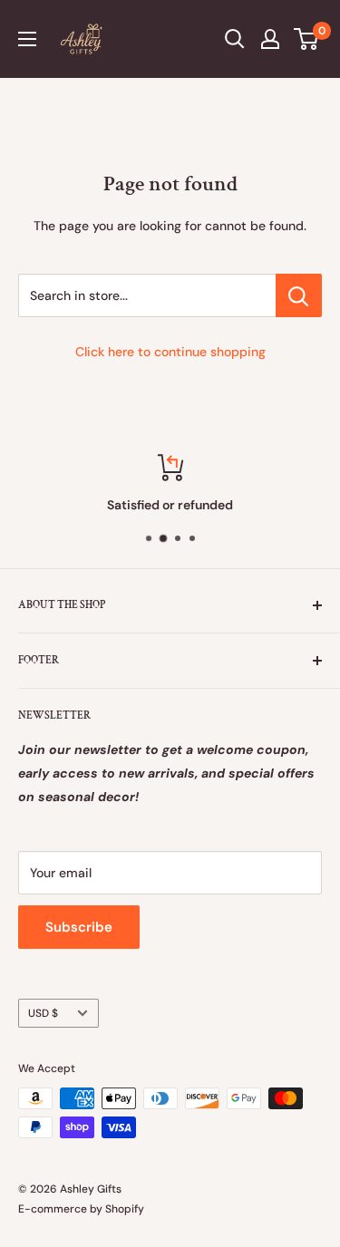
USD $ (43, 1013)
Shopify (124, 1209)
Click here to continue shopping (170, 351)
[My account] (270, 39)
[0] (307, 39)
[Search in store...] (299, 295)
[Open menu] (27, 39)
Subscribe (78, 927)
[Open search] (235, 39)
